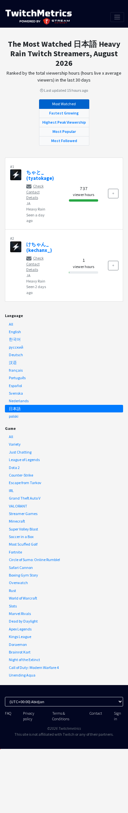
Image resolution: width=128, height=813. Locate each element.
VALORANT (18, 506)
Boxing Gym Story (23, 575)
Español (15, 385)
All (11, 324)
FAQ (8, 713)
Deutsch (16, 354)
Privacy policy (28, 716)
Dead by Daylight (23, 621)
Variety (15, 444)
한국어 (15, 339)
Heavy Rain (35, 209)
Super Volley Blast (23, 529)
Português (17, 377)
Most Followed (64, 140)
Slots (13, 606)
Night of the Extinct (24, 659)
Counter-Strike (21, 475)
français (16, 370)
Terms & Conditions (60, 716)
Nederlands (19, 400)
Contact (96, 713)
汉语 (13, 362)
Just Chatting (20, 452)
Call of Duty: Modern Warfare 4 (34, 667)
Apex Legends (20, 629)
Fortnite (15, 552)
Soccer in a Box (21, 536)
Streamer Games (23, 513)
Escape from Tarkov (25, 482)
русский (16, 347)
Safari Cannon (21, 567)
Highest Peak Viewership (64, 122)
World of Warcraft (23, 598)
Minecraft (17, 521)
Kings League (20, 636)
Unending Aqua (22, 675)
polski (13, 416)
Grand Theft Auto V (24, 498)
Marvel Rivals (20, 613)
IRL (11, 490)
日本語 (15, 408)
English (15, 331)
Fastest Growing (64, 113)
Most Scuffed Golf (23, 544)
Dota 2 (14, 467)
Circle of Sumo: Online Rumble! (34, 559)
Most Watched (64, 103)
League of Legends (24, 459)
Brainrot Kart (20, 652)
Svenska (16, 393)
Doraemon (18, 644)
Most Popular (64, 131)
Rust (12, 590)
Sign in (117, 716)
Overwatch (18, 582)
